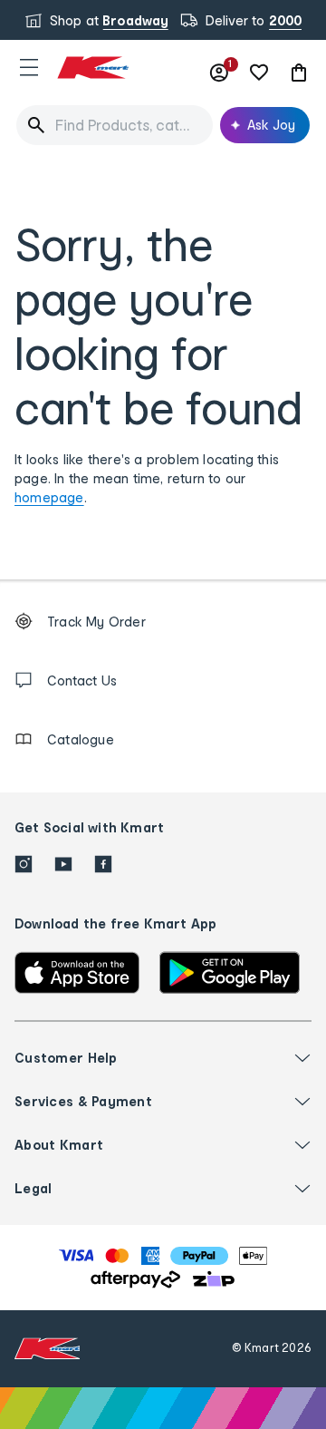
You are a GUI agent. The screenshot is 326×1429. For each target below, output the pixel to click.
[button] (29, 67)
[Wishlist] (259, 72)
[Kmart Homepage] (92, 67)
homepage (49, 497)
